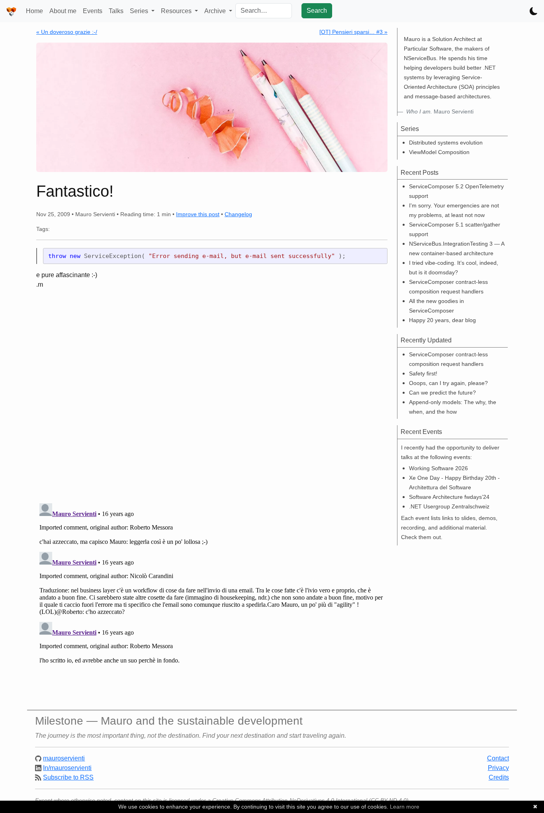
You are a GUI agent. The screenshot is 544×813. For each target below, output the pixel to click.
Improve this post (197, 214)
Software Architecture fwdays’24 (449, 497)
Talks (116, 11)
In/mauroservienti (67, 767)
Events (92, 11)
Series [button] (140, 11)
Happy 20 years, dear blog (442, 320)
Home (34, 11)
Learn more (404, 806)
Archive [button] (215, 11)
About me (62, 11)
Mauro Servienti (440, 111)
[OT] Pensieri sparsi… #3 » (353, 32)
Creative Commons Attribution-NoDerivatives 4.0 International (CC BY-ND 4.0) (310, 800)
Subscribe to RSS (68, 777)
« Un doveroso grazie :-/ (66, 32)
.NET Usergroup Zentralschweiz (449, 506)
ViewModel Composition (439, 152)
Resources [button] (177, 11)
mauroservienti (64, 758)
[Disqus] (211, 392)
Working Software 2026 (438, 468)
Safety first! (423, 373)
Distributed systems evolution (446, 142)
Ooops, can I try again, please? (448, 383)
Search (317, 10)
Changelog (238, 214)
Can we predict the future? (442, 392)
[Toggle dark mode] (534, 11)
